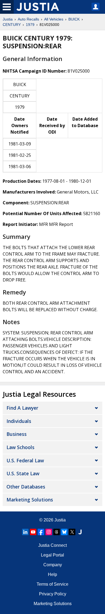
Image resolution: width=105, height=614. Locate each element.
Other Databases (25, 486)
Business (16, 434)
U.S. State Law (22, 473)
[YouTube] (33, 532)
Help (52, 574)
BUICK (74, 19)
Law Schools (20, 447)
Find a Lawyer (22, 408)
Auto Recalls (28, 19)
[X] (72, 532)
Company (52, 564)
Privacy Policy (52, 594)
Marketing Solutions (29, 499)
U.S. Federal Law (25, 460)
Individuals (18, 421)
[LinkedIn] (25, 532)
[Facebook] (41, 532)
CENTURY (12, 24)
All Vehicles (53, 19)
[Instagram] (49, 532)
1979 (30, 24)
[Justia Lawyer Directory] (80, 532)
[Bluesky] (64, 532)
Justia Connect (52, 545)
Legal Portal (52, 555)
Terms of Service (52, 584)
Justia (8, 19)
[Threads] (56, 532)
